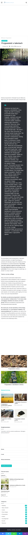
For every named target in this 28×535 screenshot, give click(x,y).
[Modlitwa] (8, 2)
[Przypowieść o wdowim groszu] (21, 413)
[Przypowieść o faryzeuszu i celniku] (21, 397)
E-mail (2, 454)
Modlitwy (4, 505)
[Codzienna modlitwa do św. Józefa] (5, 487)
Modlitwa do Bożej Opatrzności (17, 479)
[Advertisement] (14, 20)
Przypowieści (8, 37)
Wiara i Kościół (5, 507)
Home (3, 37)
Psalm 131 (3, 495)
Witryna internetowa (5, 459)
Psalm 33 (3, 475)
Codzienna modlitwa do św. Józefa (17, 485)
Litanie (3, 509)
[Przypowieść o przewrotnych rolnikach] (7, 398)
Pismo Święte (5, 512)
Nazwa (2, 449)
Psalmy (3, 516)
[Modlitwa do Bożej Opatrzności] (5, 481)
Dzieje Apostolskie (5, 491)
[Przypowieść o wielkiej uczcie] (7, 413)
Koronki (3, 520)
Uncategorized (5, 518)
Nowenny (4, 523)
